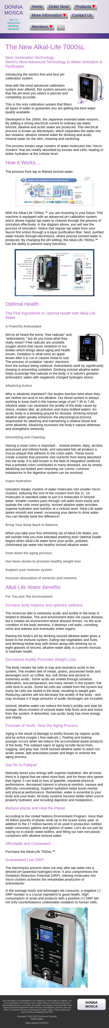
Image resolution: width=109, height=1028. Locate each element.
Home (37, 6)
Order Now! (59, 6)
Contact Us (82, 15)
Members (40, 26)
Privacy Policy (37, 1018)
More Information (47, 15)
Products (83, 6)
